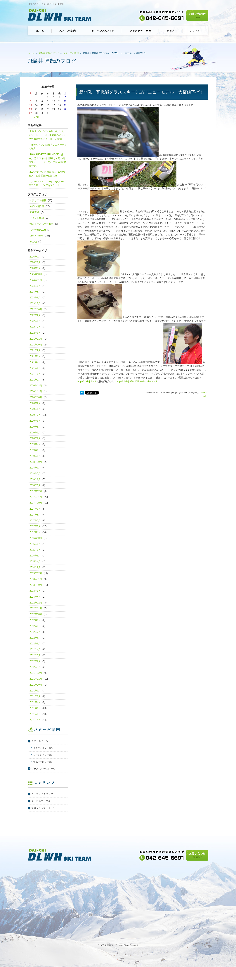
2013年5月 (35, 590)
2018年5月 (35, 485)
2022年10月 (36, 309)
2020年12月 (36, 385)
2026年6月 (35, 262)
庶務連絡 (34, 212)
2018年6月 (35, 479)
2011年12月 (36, 673)
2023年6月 (35, 297)
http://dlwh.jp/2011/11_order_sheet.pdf (137, 381)
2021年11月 (36, 338)
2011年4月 (35, 720)
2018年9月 (35, 467)
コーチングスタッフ (42, 794)
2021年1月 (35, 379)
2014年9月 (35, 567)
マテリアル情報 (38, 200)
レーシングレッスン (43, 755)
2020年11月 (36, 391)
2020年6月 (35, 420)
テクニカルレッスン (43, 748)
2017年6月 (35, 526)
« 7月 (36, 117)
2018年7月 (35, 473)
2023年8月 (35, 291)
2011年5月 (35, 714)
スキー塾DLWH (38, 229)
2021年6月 (35, 368)
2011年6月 (35, 708)
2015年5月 (35, 555)
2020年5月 (35, 426)
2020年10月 (36, 397)
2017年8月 (35, 514)
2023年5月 (35, 303)
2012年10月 (36, 614)
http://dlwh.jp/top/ (86, 381)
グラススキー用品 (41, 801)
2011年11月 (36, 678)
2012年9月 (35, 620)
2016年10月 (36, 538)
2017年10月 (36, 502)
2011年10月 (36, 684)
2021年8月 (35, 356)
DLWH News (36, 235)
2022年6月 (35, 332)
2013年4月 (35, 596)
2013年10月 (36, 585)
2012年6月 (35, 637)
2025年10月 (36, 274)
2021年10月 (36, 344)
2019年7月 (35, 444)
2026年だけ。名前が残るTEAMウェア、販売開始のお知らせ (47, 173)
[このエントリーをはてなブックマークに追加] (82, 393)
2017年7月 (35, 520)
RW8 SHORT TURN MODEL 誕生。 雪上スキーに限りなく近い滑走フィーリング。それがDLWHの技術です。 (47, 160)
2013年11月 (36, 579)
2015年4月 (35, 561)
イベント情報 (37, 218)
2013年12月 (36, 573)
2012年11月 (36, 608)
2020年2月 (35, 438)
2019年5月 (35, 456)
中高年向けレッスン (43, 762)
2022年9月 (35, 315)
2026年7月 (35, 256)
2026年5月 (35, 268)
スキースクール (39, 741)
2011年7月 (35, 702)
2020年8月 (35, 409)
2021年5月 (35, 374)
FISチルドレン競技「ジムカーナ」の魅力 (48, 146)
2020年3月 (35, 432)
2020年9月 (35, 403)
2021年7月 (35, 362)
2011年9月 (35, 690)
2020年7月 (35, 415)
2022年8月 (35, 321)
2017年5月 (35, 532)
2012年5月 (35, 643)
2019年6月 (35, 450)
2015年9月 (35, 550)
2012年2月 (35, 661)
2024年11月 (36, 280)
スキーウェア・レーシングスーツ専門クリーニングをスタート (47, 183)
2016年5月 (35, 544)
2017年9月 (35, 508)
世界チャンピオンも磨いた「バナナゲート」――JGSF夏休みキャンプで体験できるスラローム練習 (47, 135)
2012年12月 (36, 602)
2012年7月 (35, 632)
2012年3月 (35, 655)
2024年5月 (35, 286)
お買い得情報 (37, 206)
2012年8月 (35, 626)
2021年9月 (35, 350)
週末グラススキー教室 (41, 223)
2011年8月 (35, 696)
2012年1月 (35, 667)
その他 (33, 241)
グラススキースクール (43, 768)
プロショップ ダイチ (43, 808)
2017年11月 (36, 497)
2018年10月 (36, 462)
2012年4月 (35, 649)
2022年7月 (35, 327)
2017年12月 (36, 491)
